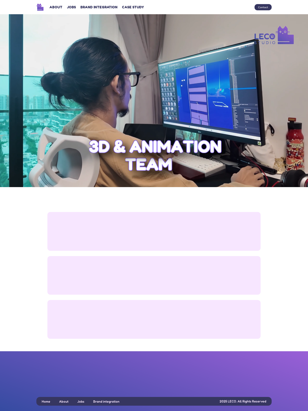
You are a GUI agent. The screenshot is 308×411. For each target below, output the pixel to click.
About (63, 401)
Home (46, 401)
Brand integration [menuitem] (98, 7)
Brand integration (106, 401)
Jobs (80, 401)
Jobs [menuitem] (71, 7)
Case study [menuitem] (133, 7)
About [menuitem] (55, 7)
